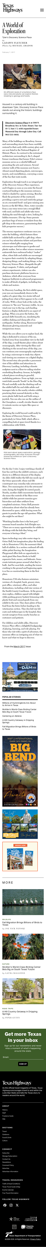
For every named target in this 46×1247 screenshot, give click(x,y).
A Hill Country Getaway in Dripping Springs (18, 721)
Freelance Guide (7, 1116)
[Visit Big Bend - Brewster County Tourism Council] (20, 805)
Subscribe (5, 1153)
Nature (6, 964)
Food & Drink (6, 1138)
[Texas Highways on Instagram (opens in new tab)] (11, 1205)
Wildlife (6, 919)
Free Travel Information (10, 1193)
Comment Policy (8, 1165)
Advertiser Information (10, 1171)
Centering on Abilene (12, 716)
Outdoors (5, 1134)
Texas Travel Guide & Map (11, 1187)
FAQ (3, 1119)
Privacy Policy (35, 1239)
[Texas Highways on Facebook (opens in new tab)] (5, 1205)
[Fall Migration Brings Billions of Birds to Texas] (23, 914)
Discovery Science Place (16, 123)
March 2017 (19, 646)
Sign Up (23, 1064)
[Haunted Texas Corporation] (20, 690)
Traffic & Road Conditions (11, 1184)
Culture (4, 1141)
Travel (4, 1131)
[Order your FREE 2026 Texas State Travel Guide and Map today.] (20, 870)
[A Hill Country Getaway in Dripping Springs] (23, 1003)
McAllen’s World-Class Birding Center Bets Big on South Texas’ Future (19, 710)
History (5, 1110)
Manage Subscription (9, 1156)
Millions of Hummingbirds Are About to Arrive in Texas (19, 704)
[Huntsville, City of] (20, 838)
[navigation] (42, 10)
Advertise (5, 1168)
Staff (4, 1113)
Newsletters (6, 1162)
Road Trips (7, 1008)
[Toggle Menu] (42, 10)
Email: (6, 1057)
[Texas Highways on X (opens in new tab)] (17, 1205)
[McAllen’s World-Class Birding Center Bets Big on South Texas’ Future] (23, 958)
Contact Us (6, 1159)
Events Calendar (8, 1190)
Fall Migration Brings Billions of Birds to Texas (19, 727)
